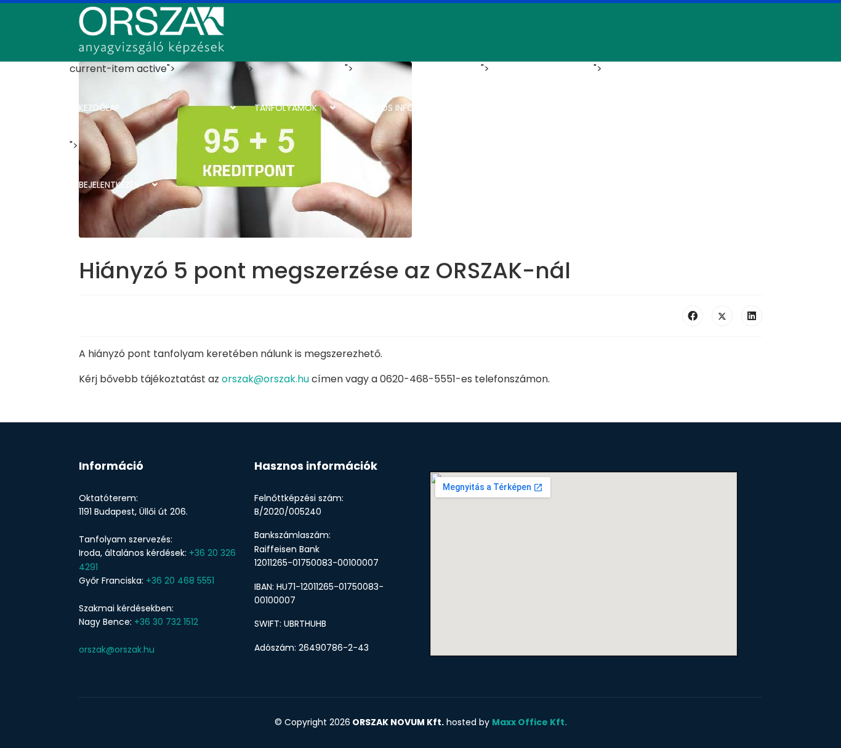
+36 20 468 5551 (180, 580)
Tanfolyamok (285, 108)
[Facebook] (692, 315)
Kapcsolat (627, 108)
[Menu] (754, 138)
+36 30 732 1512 (166, 622)
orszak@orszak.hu (265, 379)
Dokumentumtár (528, 108)
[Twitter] (722, 315)
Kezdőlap (99, 108)
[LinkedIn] (751, 315)
